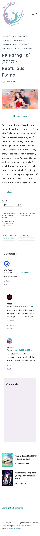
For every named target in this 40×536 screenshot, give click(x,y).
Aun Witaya (14, 235)
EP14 (9, 192)
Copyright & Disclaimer (12, 508)
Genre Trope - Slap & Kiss (12, 40)
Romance (6, 48)
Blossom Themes (24, 525)
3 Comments (11, 82)
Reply (6, 285)
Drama (5, 36)
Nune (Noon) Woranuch (26, 239)
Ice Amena (24, 235)
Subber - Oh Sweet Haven (23, 48)
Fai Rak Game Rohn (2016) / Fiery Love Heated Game (8, 223)
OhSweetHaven (20, 116)
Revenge (24, 44)
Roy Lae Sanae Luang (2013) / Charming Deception (8, 215)
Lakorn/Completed (10, 44)
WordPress (16, 528)
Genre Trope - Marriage (21, 36)
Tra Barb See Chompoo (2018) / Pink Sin (27, 214)
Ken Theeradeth (9, 239)
